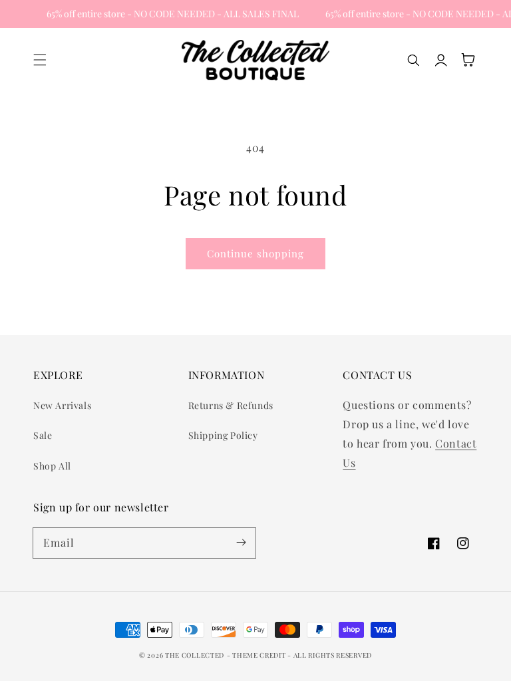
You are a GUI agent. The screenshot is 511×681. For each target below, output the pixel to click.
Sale (42, 435)
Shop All (52, 466)
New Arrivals (62, 405)
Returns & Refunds (230, 405)
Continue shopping (255, 253)
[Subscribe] (241, 542)
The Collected (194, 655)
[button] (40, 59)
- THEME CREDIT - (260, 655)
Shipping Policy (223, 435)
